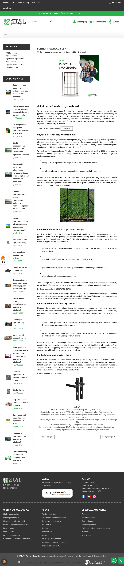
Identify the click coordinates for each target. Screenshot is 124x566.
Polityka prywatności (83, 556)
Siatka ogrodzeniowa (11, 514)
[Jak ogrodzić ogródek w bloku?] (8, 338)
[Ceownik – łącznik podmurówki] (8, 270)
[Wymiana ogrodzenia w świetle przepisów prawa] (8, 377)
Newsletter (46, 525)
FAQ (13, 3)
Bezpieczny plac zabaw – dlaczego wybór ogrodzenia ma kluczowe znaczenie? (20, 91)
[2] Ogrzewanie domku (14, 64)
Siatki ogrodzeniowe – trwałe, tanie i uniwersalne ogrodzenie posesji (21, 149)
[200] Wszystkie (12, 67)
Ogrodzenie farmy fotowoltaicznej (17, 539)
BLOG (44, 535)
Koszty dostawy (88, 521)
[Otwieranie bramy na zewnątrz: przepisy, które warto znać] (8, 457)
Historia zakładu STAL (51, 546)
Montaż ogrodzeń (89, 525)
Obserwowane (99, 22)
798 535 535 (116, 3)
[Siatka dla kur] (8, 391)
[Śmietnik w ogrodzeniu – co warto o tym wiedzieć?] (8, 439)
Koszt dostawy (23, 3)
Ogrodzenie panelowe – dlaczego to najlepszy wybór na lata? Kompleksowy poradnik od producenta (21, 173)
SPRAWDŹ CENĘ (63, 289)
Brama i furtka (9, 532)
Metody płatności (88, 518)
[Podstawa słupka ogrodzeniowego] (8, 242)
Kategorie (11, 46)
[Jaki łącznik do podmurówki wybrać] (8, 256)
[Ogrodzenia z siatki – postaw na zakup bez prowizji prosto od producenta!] (8, 112)
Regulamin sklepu (100, 556)
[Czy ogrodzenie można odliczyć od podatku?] (8, 404)
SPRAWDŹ (66, 128)
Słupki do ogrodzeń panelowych (16, 525)
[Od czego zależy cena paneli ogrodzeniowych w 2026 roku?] (8, 130)
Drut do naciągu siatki (11, 535)
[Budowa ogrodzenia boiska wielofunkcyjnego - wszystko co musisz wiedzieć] (8, 226)
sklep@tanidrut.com (89, 485)
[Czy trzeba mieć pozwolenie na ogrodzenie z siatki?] (8, 421)
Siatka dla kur (18, 390)
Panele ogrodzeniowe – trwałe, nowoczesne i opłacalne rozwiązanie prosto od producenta (21, 200)
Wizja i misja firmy (49, 514)
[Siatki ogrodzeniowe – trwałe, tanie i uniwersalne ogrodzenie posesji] (8, 150)
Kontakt (6, 3)
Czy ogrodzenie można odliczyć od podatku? (20, 402)
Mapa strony (47, 532)
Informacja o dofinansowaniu (54, 518)
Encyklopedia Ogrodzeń (51, 539)
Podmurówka (8, 528)
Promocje (85, 532)
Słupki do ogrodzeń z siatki (14, 521)
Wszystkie (83, 52)
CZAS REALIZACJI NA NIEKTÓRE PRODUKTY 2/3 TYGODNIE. (62, 13)
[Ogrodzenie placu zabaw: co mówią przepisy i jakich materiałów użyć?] (8, 286)
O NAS (77, 407)
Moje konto (86, 535)
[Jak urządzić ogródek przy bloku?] (8, 324)
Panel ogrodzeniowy (11, 518)
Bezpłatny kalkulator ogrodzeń (54, 542)
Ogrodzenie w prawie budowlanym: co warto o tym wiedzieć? (19, 304)
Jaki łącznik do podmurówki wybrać (19, 255)
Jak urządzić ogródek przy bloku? (18, 322)
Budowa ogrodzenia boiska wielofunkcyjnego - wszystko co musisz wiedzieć (20, 224)
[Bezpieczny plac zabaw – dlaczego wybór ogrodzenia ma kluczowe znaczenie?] (8, 92)
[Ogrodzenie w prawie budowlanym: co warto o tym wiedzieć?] (8, 306)
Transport (85, 514)
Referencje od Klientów (51, 521)
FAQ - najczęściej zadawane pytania (96, 528)
